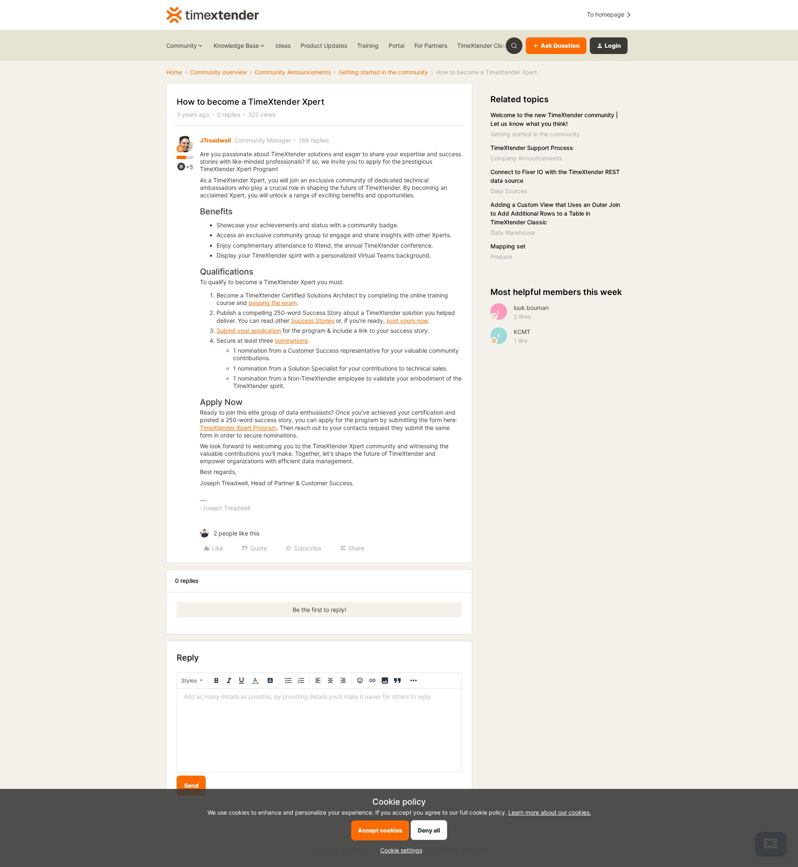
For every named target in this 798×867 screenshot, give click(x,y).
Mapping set (507, 246)
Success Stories (312, 320)
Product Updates (323, 45)
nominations (291, 340)
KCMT (522, 331)
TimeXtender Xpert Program (238, 427)
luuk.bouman (531, 307)
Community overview (218, 72)
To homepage (606, 14)
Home (174, 72)
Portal (396, 45)
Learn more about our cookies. (549, 812)
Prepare (501, 256)
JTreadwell (215, 140)
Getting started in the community (383, 72)
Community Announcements (293, 72)
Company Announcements (526, 158)
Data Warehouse (512, 232)
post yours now (407, 320)
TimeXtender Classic (485, 45)
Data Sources (508, 190)
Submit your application (249, 330)
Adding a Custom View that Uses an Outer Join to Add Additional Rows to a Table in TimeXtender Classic (555, 213)
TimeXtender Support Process (531, 147)
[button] (556, 45)
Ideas (283, 45)
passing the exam (273, 302)
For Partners (430, 45)
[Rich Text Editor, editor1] (319, 730)
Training (368, 45)
